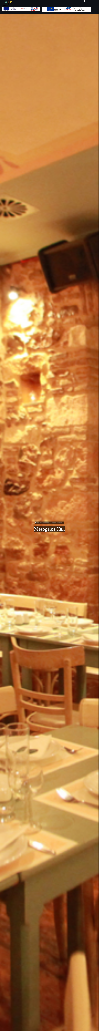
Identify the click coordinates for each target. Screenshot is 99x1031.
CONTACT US (71, 3)
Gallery (43, 3)
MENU (36, 3)
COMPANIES (55, 3)
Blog (49, 3)
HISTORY (31, 3)
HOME (25, 3)
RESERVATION (63, 3)
